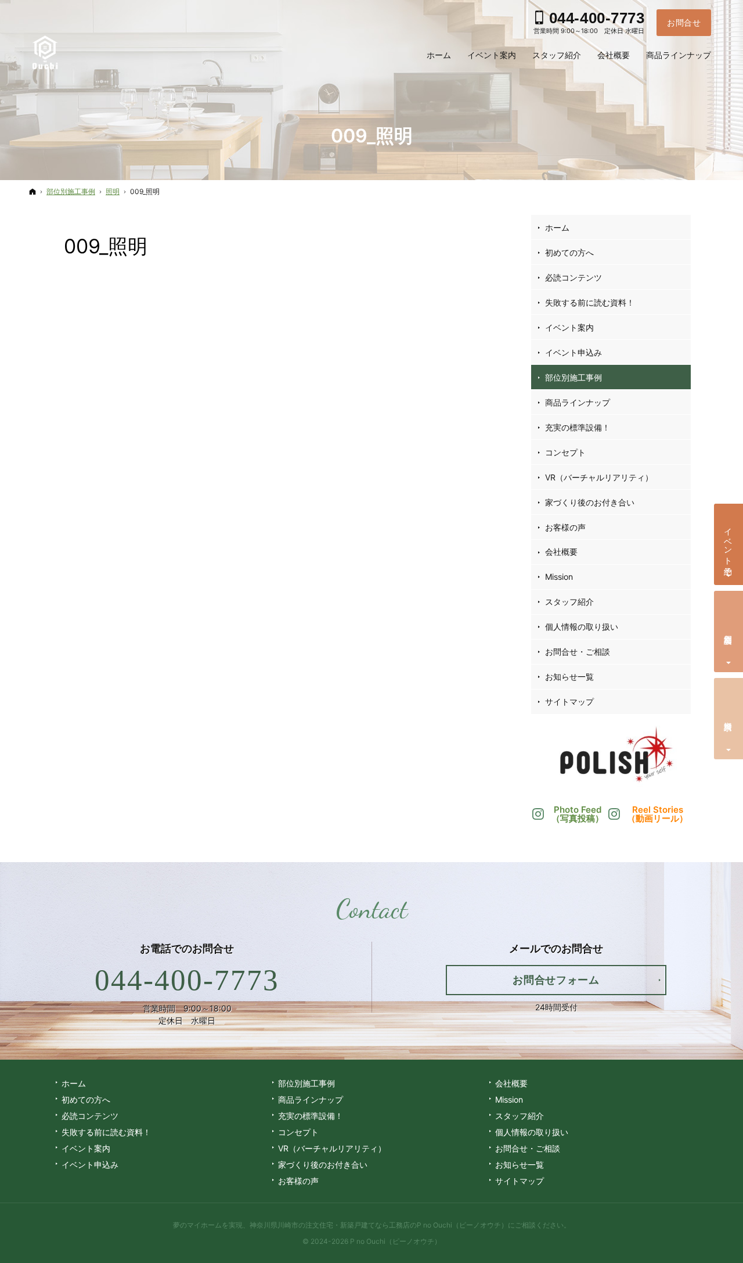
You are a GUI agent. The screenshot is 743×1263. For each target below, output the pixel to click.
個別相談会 (729, 630)
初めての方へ (569, 252)
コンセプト (565, 452)
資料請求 (729, 716)
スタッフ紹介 (569, 602)
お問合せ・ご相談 (577, 651)
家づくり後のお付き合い (589, 502)
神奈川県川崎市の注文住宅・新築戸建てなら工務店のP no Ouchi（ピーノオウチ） (379, 1225)
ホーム (557, 227)
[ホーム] (32, 191)
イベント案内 (569, 327)
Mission (559, 577)
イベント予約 (729, 542)
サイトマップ (569, 701)
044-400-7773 (187, 980)
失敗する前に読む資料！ (589, 302)
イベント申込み (573, 352)
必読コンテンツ (573, 277)
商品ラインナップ (577, 402)
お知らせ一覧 (569, 676)
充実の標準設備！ (577, 427)
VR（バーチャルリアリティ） (599, 477)
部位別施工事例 (573, 377)
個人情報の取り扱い (581, 627)
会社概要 (561, 552)
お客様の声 (565, 527)
